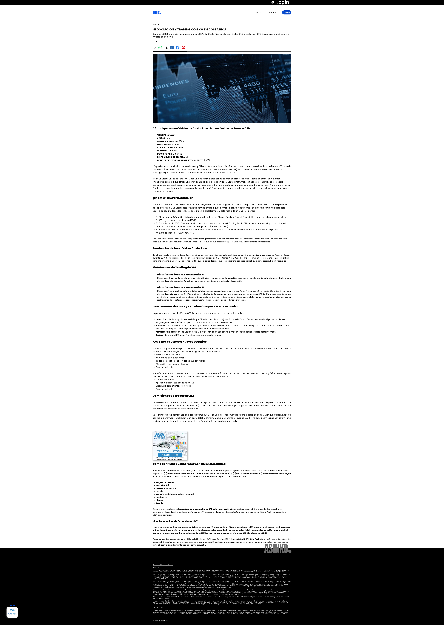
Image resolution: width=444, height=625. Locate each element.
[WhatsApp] (160, 47)
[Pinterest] (183, 47)
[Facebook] (177, 47)
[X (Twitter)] (166, 47)
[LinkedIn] (172, 47)
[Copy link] (154, 47)
